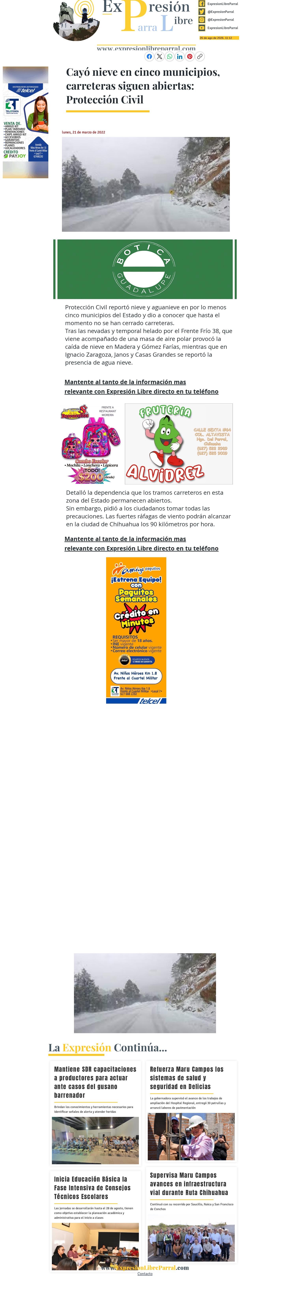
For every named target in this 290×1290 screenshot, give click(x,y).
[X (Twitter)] (159, 56)
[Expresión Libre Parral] (201, 3)
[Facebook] (149, 56)
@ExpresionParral (221, 12)
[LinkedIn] (179, 56)
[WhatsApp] (169, 56)
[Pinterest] (189, 56)
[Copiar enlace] (199, 56)
